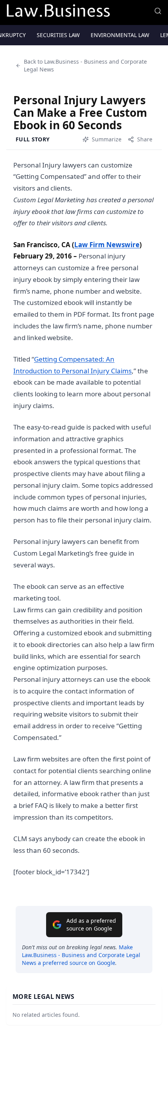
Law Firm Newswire (106, 244)
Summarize (107, 139)
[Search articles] (158, 11)
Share (144, 139)
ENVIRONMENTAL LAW (120, 35)
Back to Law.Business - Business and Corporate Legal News (85, 65)
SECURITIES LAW (58, 35)
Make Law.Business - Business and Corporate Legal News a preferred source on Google (81, 954)
